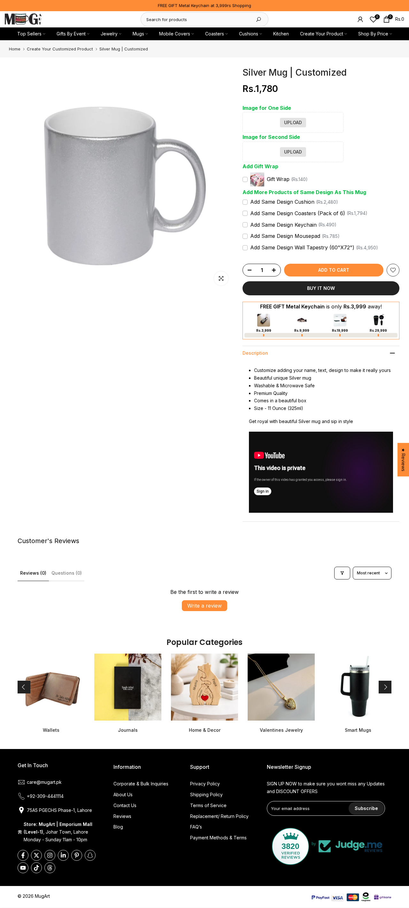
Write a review (204, 605)
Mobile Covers (174, 33)
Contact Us (124, 805)
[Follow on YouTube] (23, 867)
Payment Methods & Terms (218, 837)
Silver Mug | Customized (123, 48)
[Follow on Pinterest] (76, 855)
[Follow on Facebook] (23, 855)
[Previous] (24, 687)
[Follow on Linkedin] (63, 855)
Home (14, 49)
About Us (123, 794)
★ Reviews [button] (403, 459)
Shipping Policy (206, 794)
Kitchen (281, 33)
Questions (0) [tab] (66, 573)
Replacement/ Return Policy (219, 816)
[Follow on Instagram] (49, 855)
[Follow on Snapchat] (90, 855)
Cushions (248, 33)
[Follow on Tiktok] (36, 867)
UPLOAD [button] (293, 122)
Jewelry (109, 33)
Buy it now (321, 288)
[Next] (385, 687)
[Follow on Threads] (49, 867)
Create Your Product (321, 33)
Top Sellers (29, 33)
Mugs (138, 33)
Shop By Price (373, 33)
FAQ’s (196, 826)
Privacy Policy (205, 783)
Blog (118, 826)
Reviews (122, 816)
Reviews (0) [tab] (33, 573)
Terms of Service (208, 805)
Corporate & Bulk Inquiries (140, 783)
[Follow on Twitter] (36, 855)
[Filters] (342, 573)
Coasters (214, 33)
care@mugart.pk (44, 782)
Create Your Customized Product (60, 48)
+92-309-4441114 (45, 796)
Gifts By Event (71, 33)
